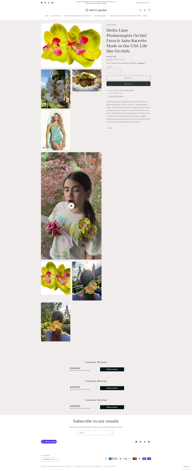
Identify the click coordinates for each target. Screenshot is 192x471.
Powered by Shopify (58, 466)
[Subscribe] (112, 433)
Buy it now (128, 84)
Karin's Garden (49, 466)
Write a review (112, 369)
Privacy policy (78, 466)
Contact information (109, 466)
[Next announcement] (117, 3)
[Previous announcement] (74, 3)
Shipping (109, 59)
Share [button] (110, 128)
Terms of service (88, 466)
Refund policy (68, 466)
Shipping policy (98, 466)
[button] (56, 16)
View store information (116, 96)
